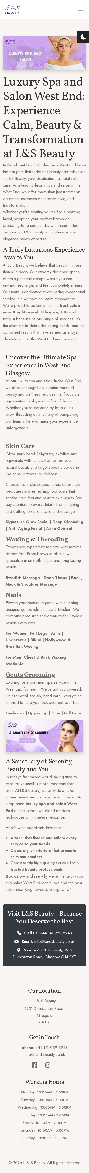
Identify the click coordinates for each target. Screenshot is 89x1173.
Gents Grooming (30, 675)
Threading (52, 539)
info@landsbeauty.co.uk (54, 941)
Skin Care (20, 446)
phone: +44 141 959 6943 (44, 1047)
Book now (15, 876)
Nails (13, 595)
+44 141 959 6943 (56, 933)
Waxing (17, 539)
